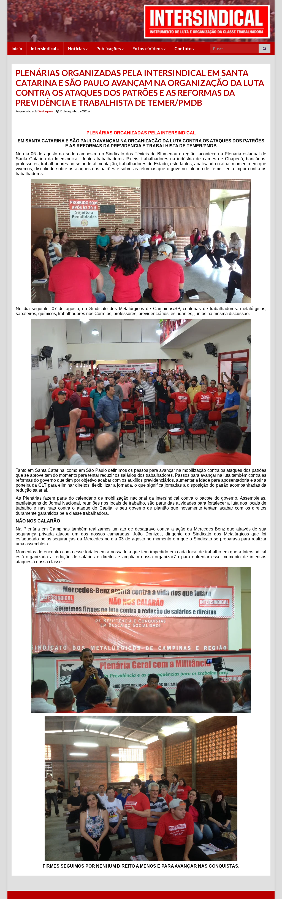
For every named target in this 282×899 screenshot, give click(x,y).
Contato (183, 48)
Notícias (77, 48)
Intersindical (44, 48)
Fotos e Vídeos (148, 48)
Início (17, 48)
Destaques (45, 111)
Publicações (109, 48)
